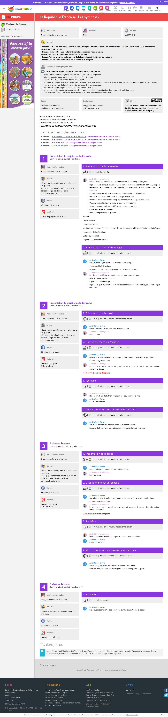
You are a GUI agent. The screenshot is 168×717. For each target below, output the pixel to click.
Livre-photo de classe (54, 700)
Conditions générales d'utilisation (99, 692)
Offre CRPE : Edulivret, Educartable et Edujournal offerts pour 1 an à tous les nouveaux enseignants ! (84, 2)
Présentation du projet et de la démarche (69, 136)
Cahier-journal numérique (56, 695)
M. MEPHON (130, 35)
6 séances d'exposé (60, 142)
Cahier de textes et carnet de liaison (60, 690)
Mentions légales (93, 690)
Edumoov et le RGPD (94, 697)
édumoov (9, 700)
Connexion (130, 690)
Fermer (164, 1)
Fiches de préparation (54, 697)
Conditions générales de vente (98, 700)
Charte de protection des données (100, 695)
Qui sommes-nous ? (13, 697)
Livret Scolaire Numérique (56, 692)
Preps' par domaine (14, 29)
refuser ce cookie (132, 715)
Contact (8, 695)
